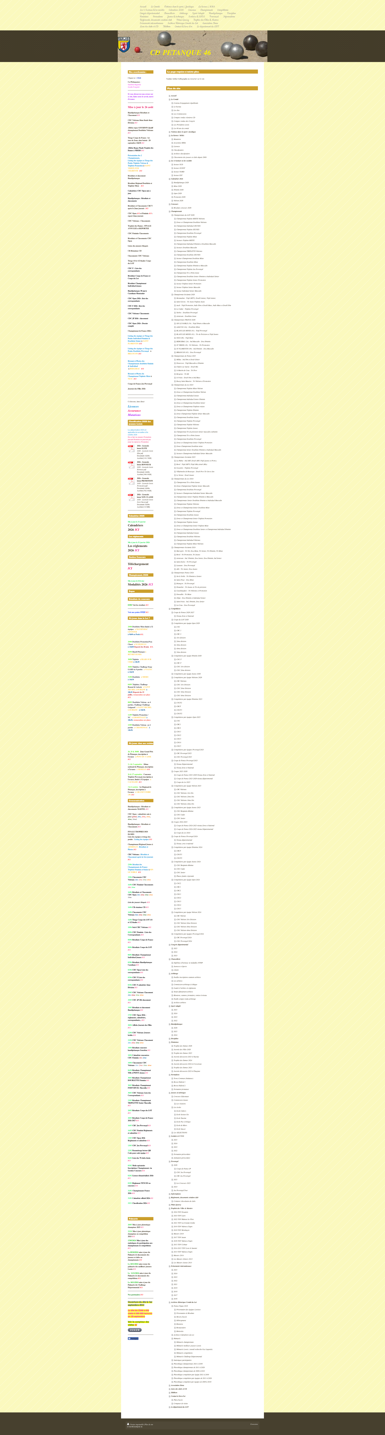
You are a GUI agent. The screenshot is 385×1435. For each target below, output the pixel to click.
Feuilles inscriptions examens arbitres (187, 977)
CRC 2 (178, 634)
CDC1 (178, 731)
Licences (177, 146)
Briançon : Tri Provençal (185, 583)
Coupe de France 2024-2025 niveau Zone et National (195, 825)
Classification (178, 150)
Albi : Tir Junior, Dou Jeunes (186, 569)
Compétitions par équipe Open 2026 (187, 623)
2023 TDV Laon (179, 1215)
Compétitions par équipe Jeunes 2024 (187, 861)
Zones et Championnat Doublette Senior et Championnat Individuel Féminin (203, 529)
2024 (175, 952)
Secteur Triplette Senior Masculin (188, 287)
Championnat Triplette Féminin (187, 410)
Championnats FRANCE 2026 (184, 319)
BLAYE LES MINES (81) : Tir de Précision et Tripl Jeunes (197, 334)
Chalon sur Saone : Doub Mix (187, 366)
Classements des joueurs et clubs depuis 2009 (190, 157)
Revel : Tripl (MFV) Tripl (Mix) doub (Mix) (191, 464)
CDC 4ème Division (183, 695)
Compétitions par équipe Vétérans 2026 (188, 677)
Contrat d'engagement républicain (186, 103)
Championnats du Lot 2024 (183, 478)
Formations (175, 1074)
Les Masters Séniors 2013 (183, 1259)
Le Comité (174, 99)
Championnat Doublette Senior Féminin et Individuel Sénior (197, 276)
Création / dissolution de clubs (185, 1201)
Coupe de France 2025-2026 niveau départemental (194, 778)
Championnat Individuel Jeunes (187, 395)
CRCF (178, 706)
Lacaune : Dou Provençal (185, 565)
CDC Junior (180, 818)
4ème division (181, 648)
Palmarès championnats (185, 1342)
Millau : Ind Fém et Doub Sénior (188, 359)
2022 (175, 1020)
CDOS (176, 970)
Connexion (254, 1424)
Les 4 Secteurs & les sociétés (181, 160)
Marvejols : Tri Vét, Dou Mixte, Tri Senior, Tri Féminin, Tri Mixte (199, 551)
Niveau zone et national (184, 843)
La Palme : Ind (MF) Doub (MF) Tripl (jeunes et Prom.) (196, 460)
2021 (175, 1284)
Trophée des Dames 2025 (183, 1053)
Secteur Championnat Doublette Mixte (190, 258)
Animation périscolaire (182, 1158)
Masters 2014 (179, 1255)
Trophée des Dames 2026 (183, 1046)
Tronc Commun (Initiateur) (183, 1078)
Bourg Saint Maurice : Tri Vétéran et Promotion (193, 381)
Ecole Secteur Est (182, 1114)
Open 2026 (178, 193)
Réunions (179, 1324)
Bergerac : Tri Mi (182, 374)
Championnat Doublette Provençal (188, 233)
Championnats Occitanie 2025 (185, 457)
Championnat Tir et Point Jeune (187, 273)
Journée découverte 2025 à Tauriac (186, 1056)
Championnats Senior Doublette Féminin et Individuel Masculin (199, 500)
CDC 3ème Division (183, 692)
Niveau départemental (184, 840)
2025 (175, 948)
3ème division (181, 645)
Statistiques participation (182, 1360)
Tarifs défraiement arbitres (183, 991)
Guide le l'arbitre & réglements (185, 988)
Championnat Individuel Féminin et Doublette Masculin (196, 244)
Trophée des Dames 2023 (183, 1067)
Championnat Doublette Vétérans (188, 536)
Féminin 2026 (178, 189)
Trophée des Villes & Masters (182, 1208)
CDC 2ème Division (183, 688)
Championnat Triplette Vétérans (187, 424)
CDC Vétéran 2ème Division (186, 923)
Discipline (174, 1038)
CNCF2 (179, 702)
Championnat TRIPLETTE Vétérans (189, 251)
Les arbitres (178, 981)
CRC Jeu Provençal (183, 1176)
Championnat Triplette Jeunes (187, 428)
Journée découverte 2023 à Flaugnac (187, 1071)
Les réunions (181, 1103)
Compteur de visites (181, 1403)
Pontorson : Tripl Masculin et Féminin (190, 363)
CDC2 (178, 735)
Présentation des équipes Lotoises (188, 1309)
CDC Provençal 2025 (184, 757)
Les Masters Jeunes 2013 (183, 1262)
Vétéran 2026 (178, 200)
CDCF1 (179, 710)
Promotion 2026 (179, 197)
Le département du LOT (180, 1407)
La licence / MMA (177, 135)
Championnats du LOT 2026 (184, 215)
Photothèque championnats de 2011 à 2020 (189, 1367)
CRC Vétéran (181, 916)
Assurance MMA (180, 142)
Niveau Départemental (184, 764)
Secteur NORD (179, 171)
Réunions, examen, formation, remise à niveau (190, 995)
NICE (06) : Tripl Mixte (184, 338)
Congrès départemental (179, 944)
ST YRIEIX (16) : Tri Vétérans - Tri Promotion (193, 345)
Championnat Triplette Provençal (188, 421)
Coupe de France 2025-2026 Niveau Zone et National (195, 775)
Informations (176, 1194)
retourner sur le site (197, 79)
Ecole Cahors (181, 1111)
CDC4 (178, 742)
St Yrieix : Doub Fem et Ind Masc (188, 377)
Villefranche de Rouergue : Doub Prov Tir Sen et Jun (195, 471)
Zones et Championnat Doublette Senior (190, 403)
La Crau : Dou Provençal (185, 605)
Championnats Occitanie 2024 (185, 547)
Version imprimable (137, 1424)
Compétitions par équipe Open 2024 (187, 879)
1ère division (181, 637)
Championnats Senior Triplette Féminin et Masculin (194, 496)
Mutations (177, 139)
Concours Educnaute (181, 1096)
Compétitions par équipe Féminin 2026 (188, 655)
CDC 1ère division (183, 666)
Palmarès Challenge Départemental (189, 1356)
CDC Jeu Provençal (183, 1172)
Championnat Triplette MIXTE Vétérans (190, 218)
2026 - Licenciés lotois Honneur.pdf (145, 468)
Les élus (177, 110)
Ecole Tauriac (181, 1118)
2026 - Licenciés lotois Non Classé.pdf (145, 500)
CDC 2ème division (183, 670)
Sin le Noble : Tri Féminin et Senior (189, 576)
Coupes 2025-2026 (180, 771)
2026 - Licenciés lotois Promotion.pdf (145, 484)
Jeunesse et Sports (180, 966)
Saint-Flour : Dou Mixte (185, 580)
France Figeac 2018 (181, 1306)
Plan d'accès (178, 1400)
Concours (174, 204)
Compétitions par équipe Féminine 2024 (188, 847)
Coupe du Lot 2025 (183, 782)
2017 (175, 1295)
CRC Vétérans (181, 681)
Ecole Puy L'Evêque (183, 1121)
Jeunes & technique (178, 1092)
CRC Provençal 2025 (184, 753)
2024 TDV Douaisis (181, 1212)
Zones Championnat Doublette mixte (189, 446)
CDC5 (178, 746)
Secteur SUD (178, 164)
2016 (175, 1298)
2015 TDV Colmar (180, 1244)
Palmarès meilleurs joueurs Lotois (188, 1345)
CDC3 (178, 739)
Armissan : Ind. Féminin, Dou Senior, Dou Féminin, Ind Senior (199, 558)
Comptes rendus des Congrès (184, 121)
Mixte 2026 (178, 186)
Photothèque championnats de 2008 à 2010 (189, 1371)
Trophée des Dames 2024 (183, 1060)
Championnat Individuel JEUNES (188, 226)
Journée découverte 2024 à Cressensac (188, 1064)
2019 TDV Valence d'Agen (183, 1226)
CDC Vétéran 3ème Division (186, 926)
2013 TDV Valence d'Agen (183, 1251)
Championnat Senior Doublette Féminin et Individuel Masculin (198, 450)
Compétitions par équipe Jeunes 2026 (187, 673)
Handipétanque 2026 (181, 182)
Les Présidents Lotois (181, 124)
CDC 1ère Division (183, 684)
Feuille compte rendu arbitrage (185, 999)
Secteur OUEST (179, 168)
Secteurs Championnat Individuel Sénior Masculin (194, 453)
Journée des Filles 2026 (182, 1049)
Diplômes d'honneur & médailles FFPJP (188, 962)
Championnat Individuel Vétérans (188, 540)
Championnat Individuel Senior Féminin (190, 399)
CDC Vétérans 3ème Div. (185, 800)
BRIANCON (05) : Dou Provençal (188, 352)
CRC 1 (178, 630)
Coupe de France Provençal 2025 (186, 760)
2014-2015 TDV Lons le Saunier (185, 1248)
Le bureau (177, 106)
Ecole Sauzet (180, 1129)
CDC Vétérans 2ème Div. (185, 796)
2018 (175, 1291)
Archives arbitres (180, 1002)
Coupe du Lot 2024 (183, 832)
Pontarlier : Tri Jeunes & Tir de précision (191, 587)
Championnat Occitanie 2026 (184, 294)
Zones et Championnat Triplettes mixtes (190, 406)
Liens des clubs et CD (179, 1389)
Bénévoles (179, 1331)
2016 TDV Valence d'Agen (183, 1241)
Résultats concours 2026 (182, 208)
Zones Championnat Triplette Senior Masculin (192, 486)
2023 (175, 955)
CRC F (178, 663)
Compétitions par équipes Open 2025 (187, 717)
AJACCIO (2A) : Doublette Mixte (188, 327)
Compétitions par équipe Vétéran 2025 (187, 785)
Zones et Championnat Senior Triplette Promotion (194, 442)
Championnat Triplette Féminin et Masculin (191, 265)
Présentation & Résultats (185, 1313)
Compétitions (176, 608)
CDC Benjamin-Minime (184, 811)
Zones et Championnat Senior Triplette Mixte (192, 525)
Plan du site (149, 1424)
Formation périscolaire (182, 1154)
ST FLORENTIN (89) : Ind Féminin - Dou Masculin (195, 348)
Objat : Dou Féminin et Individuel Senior (191, 598)
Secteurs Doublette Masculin (186, 247)
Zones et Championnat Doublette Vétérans (191, 222)
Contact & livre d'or (178, 1396)
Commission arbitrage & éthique (185, 984)
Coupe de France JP (183, 1168)
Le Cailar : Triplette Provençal (187, 309)
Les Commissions (180, 114)
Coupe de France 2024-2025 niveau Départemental (194, 829)
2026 (175, 1028)
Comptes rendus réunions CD (184, 117)
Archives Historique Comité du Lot (184, 1302)
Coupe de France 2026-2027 (184, 612)
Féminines (175, 1042)
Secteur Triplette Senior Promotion (188, 283)
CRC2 (178, 728)
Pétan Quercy (176, 1204)
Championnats (176, 211)
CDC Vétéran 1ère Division (186, 919)
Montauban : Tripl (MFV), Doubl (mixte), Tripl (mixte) (196, 298)
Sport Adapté (176, 1006)
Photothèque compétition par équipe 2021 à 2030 (191, 1374)
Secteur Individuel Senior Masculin (188, 291)
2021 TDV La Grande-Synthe (184, 1223)
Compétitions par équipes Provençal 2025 (189, 749)
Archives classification (182, 153)
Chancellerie (175, 959)
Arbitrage (174, 973)
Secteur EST (178, 175)
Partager (134, 1339)
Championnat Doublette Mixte (187, 262)
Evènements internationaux (181, 1266)
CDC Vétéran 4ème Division (186, 930)
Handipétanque (176, 1024)
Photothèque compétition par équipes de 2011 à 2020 (193, 1378)
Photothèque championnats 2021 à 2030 (188, 1363)
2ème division (181, 641)
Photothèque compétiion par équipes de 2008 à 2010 (192, 1382)
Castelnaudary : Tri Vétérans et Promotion (191, 590)
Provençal (174, 1161)
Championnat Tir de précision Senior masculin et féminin (196, 431)
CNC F (179, 659)
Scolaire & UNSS (177, 1136)
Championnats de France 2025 (185, 356)
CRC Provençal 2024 (184, 937)
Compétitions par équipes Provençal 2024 (189, 934)
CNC (178, 627)
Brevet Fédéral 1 (179, 1082)
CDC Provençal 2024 (184, 941)
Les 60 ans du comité (181, 128)
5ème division (181, 652)
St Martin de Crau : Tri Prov (186, 370)
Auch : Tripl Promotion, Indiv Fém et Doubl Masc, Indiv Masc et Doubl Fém (203, 305)
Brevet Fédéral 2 (179, 1085)
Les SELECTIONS (180, 1132)
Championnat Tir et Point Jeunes (188, 435)
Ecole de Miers (181, 1125)
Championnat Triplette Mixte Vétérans (189, 543)
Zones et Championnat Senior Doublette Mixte (192, 507)
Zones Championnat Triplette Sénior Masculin (192, 413)
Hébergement (181, 1320)
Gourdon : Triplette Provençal (187, 468)
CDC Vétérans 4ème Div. (185, 804)
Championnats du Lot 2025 (183, 385)
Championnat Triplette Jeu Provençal (189, 269)
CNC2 (178, 883)
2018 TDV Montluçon (181, 1230)
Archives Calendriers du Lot (184, 1335)
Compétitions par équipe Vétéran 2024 (187, 912)
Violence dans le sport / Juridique (183, 131)
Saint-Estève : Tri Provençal (186, 562)
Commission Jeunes (181, 1100)
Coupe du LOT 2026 (181, 619)
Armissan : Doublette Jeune (186, 316)
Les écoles (177, 1107)
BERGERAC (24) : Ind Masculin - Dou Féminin (193, 341)
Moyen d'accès (181, 1316)
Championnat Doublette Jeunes (187, 417)
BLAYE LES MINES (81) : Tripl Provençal (191, 330)
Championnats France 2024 (184, 572)
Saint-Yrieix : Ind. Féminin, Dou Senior (190, 601)
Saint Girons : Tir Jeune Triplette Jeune (190, 301)
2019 (175, 1288)
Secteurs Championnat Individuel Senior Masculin (194, 493)
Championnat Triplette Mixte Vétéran (189, 388)
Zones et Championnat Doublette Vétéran (191, 392)
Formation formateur (181, 1089)
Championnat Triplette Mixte (186, 236)
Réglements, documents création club (184, 1197)
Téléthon (174, 1392)
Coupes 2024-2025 (180, 822)
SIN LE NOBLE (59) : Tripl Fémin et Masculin (193, 323)
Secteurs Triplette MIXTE (185, 240)
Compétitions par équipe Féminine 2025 (188, 699)
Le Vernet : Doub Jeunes (185, 475)
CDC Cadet (180, 814)
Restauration (181, 1327)
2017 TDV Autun (180, 1237)
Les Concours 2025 (183, 1183)
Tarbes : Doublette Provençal (186, 312)
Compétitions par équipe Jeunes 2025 (187, 807)
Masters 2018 (179, 1233)
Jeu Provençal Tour (181, 1190)
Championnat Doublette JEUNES (188, 254)
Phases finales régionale (185, 876)
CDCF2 (179, 713)
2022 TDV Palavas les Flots (184, 1219)
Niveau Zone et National (185, 616)
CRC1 (178, 724)
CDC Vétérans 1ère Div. (185, 793)
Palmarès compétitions (184, 1353)
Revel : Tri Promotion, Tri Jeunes (188, 554)
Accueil (173, 95)
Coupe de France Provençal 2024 (186, 836)
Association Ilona (177, 1385)
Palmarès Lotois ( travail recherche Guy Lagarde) (194, 1349)
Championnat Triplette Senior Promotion (191, 280)
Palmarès (177, 1338)
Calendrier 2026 (177, 178)
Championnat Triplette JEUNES (187, 229)
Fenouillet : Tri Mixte (183, 594)
